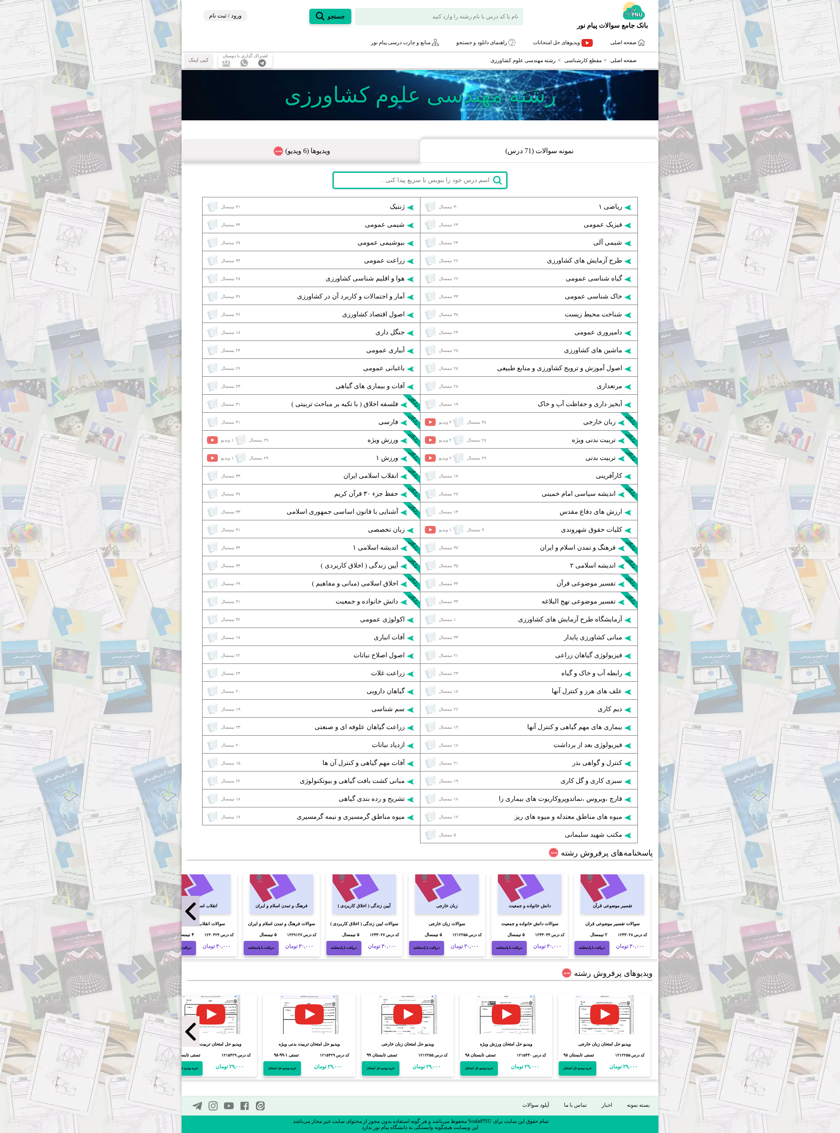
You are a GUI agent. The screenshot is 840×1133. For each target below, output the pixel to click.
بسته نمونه (638, 1105)
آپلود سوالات (535, 1105)
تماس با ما (575, 1105)
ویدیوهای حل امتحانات (557, 42)
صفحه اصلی (624, 42)
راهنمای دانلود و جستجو (482, 42)
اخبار (607, 1105)
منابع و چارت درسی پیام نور (401, 42)
